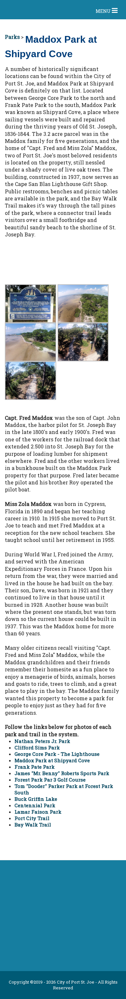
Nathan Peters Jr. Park (42, 741)
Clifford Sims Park (37, 747)
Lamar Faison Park (38, 812)
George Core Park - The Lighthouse (57, 754)
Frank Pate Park (35, 767)
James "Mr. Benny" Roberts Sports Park (62, 773)
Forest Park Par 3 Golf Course (50, 779)
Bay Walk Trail (33, 824)
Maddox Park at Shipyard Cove (52, 760)
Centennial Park (35, 805)
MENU (104, 11)
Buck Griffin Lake (36, 799)
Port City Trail (32, 818)
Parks (12, 36)
